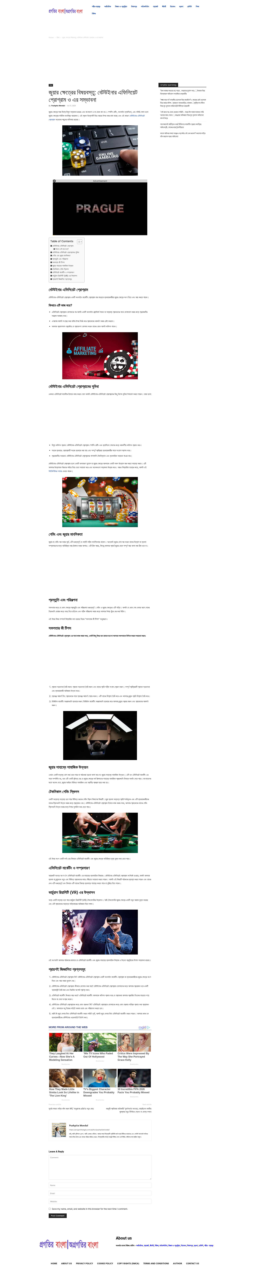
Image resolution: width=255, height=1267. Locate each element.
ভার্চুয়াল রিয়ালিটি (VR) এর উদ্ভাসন (65, 276)
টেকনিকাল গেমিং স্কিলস (61, 269)
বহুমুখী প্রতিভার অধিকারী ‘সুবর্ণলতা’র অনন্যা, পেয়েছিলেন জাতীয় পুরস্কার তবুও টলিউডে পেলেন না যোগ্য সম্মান (128, 1110)
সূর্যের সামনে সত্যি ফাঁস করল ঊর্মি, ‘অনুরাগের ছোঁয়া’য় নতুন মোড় (71, 1108)
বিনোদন (183, 1245)
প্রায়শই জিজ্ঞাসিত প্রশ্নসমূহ (62, 279)
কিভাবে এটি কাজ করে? (61, 249)
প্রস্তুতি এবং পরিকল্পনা (60, 259)
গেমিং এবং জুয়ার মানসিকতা (61, 255)
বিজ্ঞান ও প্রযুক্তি (174, 1245)
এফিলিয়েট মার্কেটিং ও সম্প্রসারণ (63, 272)
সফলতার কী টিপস (58, 262)
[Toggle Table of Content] (78, 241)
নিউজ (58, 37)
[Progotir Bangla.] (66, 10)
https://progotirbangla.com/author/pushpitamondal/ (89, 1130)
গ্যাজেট (146, 1245)
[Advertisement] (100, 62)
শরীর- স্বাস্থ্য (208, 1245)
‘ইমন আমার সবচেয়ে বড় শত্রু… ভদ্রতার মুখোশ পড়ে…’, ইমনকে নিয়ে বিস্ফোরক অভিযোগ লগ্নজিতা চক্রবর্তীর (182, 92)
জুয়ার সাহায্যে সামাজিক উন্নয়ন (63, 266)
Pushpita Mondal (58, 105)
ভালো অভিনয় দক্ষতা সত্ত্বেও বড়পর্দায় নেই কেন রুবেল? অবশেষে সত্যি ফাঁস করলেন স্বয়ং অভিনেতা (182, 135)
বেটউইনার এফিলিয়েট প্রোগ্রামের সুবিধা (66, 252)
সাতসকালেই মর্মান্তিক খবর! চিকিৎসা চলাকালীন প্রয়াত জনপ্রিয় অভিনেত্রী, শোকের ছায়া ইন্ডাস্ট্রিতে (180, 125)
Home (51, 37)
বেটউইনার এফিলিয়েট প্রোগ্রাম (63, 246)
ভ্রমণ (196, 1245)
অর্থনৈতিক (139, 1245)
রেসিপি (201, 1245)
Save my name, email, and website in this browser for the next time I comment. (90, 1209)
